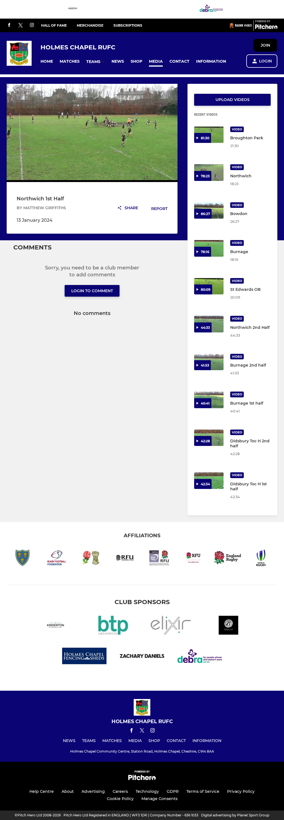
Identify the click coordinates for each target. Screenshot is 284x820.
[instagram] (31, 25)
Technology (147, 791)
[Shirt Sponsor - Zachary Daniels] (142, 657)
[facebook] (9, 25)
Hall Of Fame (54, 25)
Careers (120, 791)
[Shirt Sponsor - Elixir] (171, 626)
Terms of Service (202, 791)
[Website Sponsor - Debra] (211, 9)
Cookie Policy (120, 798)
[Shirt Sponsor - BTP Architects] (113, 626)
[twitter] (20, 25)
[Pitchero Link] (266, 27)
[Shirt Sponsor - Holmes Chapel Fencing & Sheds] (84, 657)
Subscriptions (127, 25)
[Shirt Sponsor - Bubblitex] (228, 626)
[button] (46, 61)
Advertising (93, 791)
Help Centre (41, 791)
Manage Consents (159, 798)
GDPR (173, 791)
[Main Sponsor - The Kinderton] (72, 9)
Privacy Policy (241, 791)
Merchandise (90, 25)
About (68, 791)
